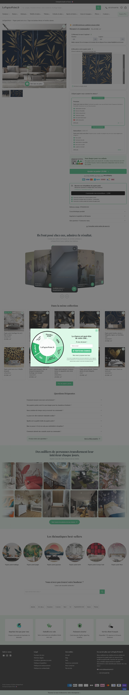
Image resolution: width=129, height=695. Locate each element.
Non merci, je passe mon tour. (81, 355)
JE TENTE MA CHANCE (81, 351)
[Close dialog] (96, 330)
